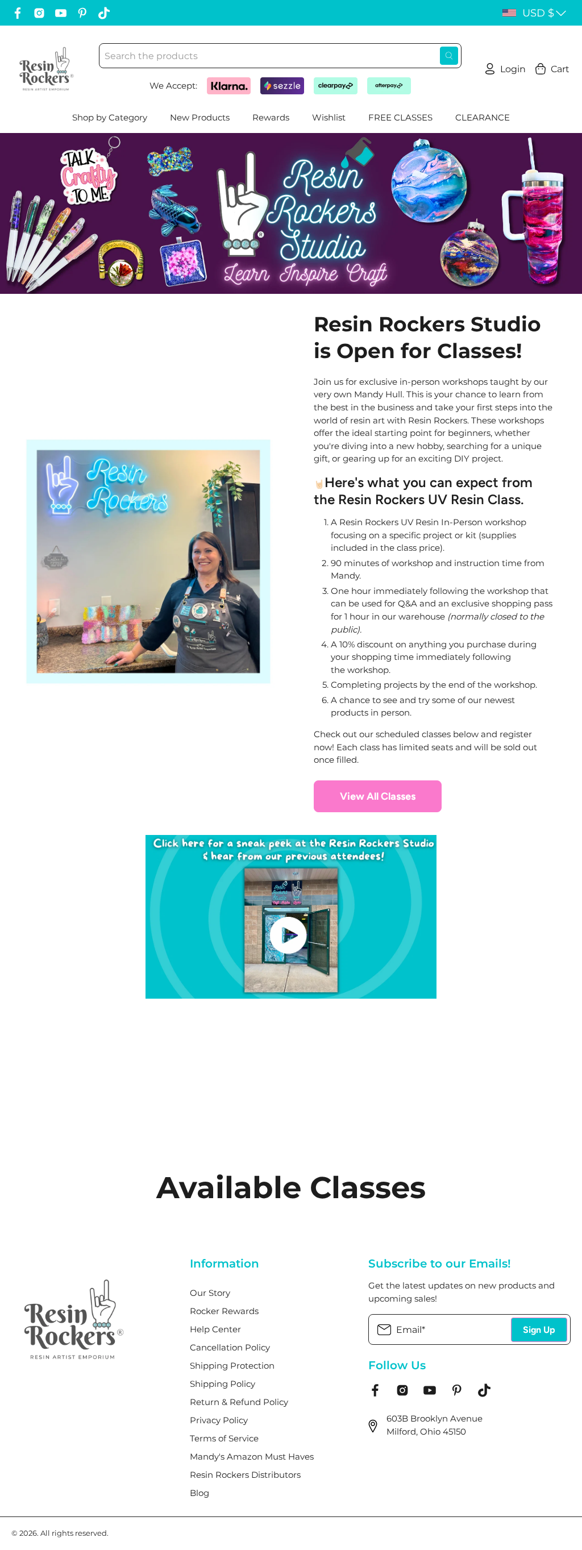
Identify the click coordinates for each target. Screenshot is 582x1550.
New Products (200, 117)
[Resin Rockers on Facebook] (17, 13)
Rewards (270, 117)
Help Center (215, 1329)
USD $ (538, 13)
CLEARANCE (482, 117)
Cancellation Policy (230, 1347)
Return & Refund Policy (239, 1402)
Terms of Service (224, 1438)
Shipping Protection (232, 1365)
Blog (199, 1492)
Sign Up (539, 1329)
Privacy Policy (219, 1420)
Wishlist (329, 117)
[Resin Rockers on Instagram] (39, 13)
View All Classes (377, 796)
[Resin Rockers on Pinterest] (82, 13)
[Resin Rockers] (47, 69)
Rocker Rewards (224, 1311)
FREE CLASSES (400, 117)
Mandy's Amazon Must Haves (252, 1456)
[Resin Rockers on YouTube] (61, 13)
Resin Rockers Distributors (245, 1474)
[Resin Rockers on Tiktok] (104, 13)
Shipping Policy (222, 1383)
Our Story (210, 1292)
